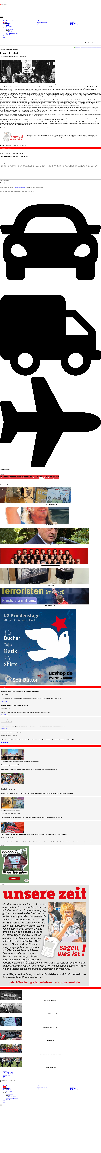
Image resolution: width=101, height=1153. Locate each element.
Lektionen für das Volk (6, 722)
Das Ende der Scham (50, 605)
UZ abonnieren (9, 29)
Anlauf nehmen (5, 694)
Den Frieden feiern (8, 789)
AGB (4, 1076)
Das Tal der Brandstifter (50, 1000)
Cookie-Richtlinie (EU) (8, 1073)
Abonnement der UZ (42, 137)
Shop (4, 35)
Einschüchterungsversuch (50, 504)
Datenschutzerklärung (19, 187)
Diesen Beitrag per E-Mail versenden (94, 47)
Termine (5, 22)
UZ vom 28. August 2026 (12, 33)
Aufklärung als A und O (10, 765)
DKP (4, 37)
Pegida (17, 145)
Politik (92, 42)
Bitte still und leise (5, 708)
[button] (0, 1081)
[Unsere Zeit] (19, 15)
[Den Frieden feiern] (12, 783)
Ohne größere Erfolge (50, 1067)
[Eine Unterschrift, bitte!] (12, 832)
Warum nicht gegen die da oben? (9, 735)
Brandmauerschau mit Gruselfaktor (50, 565)
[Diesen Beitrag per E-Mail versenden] (81, 47)
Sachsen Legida (23, 145)
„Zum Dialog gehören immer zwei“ (50, 544)
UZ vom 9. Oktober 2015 (20, 56)
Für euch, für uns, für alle (50, 524)
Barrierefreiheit (6, 1075)
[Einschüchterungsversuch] (12, 808)
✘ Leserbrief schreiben (6, 148)
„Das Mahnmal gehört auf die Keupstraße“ (50, 1054)
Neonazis (13, 145)
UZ (4, 19)
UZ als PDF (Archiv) (11, 31)
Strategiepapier (9, 26)
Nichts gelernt (50, 585)
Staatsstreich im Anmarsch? (51, 1014)
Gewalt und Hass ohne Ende (50, 1027)
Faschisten (8, 145)
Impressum (5, 1071)
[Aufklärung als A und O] (12, 759)
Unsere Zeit (87, 42)
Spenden (8, 34)
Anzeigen (5, 1077)
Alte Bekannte (50, 1040)
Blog (4, 20)
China (7, 25)
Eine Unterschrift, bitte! (10, 837)
